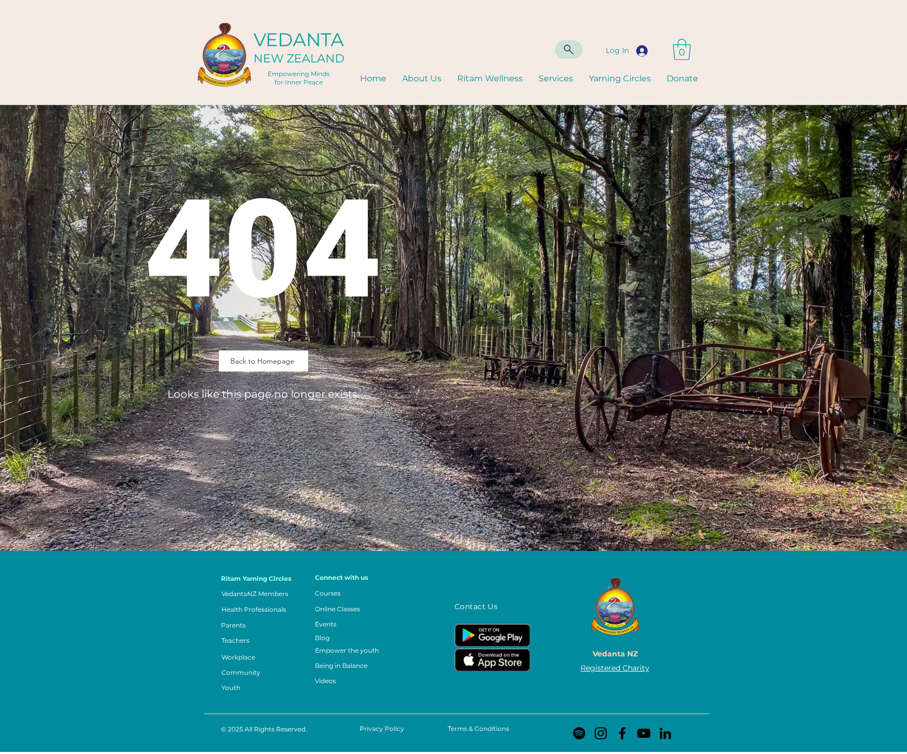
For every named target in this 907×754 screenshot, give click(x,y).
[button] (556, 78)
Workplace (238, 657)
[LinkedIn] (665, 733)
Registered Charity (615, 668)
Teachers (235, 640)
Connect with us (341, 577)
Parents (233, 625)
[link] (682, 49)
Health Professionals (254, 609)
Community (241, 672)
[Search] (569, 49)
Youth (231, 688)
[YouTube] (644, 733)
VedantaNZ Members (255, 594)
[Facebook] (622, 733)
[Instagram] (601, 733)
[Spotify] (579, 733)
